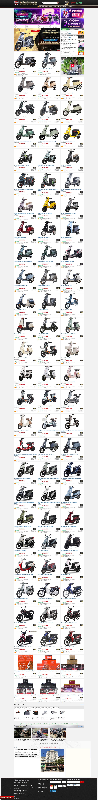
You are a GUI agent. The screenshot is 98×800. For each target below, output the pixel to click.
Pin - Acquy (17, 707)
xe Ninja (61, 723)
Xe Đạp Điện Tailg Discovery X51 (45, 406)
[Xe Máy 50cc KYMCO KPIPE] (25, 614)
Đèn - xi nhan (22, 707)
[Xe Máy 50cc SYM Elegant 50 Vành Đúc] (48, 638)
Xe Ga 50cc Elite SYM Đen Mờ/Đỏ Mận (69, 550)
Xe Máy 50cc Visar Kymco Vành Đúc (45, 622)
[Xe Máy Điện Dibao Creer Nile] (72, 108)
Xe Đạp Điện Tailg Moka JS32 (67, 406)
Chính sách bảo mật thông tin (42, 787)
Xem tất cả (82, 704)
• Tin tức (66, 33)
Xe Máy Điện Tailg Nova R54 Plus (68, 213)
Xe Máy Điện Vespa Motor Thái (20, 285)
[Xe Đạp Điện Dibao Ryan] (48, 301)
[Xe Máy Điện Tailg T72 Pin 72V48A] (25, 156)
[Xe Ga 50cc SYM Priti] (72, 566)
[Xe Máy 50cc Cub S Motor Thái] (25, 590)
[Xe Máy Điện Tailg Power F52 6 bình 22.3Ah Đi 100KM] (48, 180)
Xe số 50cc (55, 6)
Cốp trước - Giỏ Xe (44, 707)
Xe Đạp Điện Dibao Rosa (19, 333)
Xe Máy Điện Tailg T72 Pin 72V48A (21, 165)
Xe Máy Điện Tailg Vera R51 (20, 237)
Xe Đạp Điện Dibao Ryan (43, 309)
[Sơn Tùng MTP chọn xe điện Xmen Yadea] (40, 733)
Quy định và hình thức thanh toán (43, 780)
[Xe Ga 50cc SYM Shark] (48, 541)
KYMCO (65, 6)
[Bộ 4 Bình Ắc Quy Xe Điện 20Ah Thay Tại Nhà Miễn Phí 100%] (48, 686)
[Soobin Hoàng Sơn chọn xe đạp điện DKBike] (58, 733)
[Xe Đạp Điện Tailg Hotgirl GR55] (72, 373)
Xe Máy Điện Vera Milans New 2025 (45, 261)
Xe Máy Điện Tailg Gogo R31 (67, 237)
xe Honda (74, 723)
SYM (63, 6)
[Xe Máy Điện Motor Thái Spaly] (72, 252)
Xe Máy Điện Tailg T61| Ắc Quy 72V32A (46, 165)
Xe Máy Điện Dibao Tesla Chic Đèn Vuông (47, 141)
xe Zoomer (46, 723)
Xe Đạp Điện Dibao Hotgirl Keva (21, 357)
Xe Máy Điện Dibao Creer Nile (67, 117)
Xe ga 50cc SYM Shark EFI (20, 550)
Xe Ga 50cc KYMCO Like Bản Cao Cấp (22, 526)
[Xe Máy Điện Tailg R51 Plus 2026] (48, 204)
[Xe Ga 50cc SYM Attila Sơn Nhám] (48, 566)
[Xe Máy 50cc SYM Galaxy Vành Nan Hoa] (25, 638)
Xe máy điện (41, 6)
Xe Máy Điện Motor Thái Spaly (67, 261)
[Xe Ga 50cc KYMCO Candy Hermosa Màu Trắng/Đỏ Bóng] (48, 493)
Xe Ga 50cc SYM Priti (65, 574)
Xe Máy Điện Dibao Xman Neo (20, 117)
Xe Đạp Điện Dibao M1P (66, 285)
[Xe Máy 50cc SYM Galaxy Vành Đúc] (72, 614)
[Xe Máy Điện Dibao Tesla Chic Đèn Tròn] (25, 132)
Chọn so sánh (56, 47)
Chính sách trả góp (41, 783)
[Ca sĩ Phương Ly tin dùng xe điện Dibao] (75, 733)
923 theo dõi (70, 784)
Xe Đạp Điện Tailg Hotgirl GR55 (68, 381)
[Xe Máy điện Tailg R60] (72, 156)
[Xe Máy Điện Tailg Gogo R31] (72, 228)
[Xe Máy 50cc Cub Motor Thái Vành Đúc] (48, 590)
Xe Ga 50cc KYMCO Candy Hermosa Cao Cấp (71, 478)
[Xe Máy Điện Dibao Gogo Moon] (72, 132)
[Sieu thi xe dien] (25, 2)
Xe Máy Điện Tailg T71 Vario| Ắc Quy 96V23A (23, 189)
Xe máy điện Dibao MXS (43, 357)
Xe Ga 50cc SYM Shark (43, 550)
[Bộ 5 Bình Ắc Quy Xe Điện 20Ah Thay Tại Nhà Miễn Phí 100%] (25, 686)
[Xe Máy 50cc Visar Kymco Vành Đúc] (48, 614)
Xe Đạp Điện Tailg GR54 (66, 357)
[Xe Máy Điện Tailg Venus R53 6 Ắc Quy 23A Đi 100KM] (72, 180)
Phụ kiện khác (33, 707)
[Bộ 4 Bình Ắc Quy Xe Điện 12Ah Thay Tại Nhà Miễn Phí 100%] (72, 686)
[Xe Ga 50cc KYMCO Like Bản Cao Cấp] (25, 517)
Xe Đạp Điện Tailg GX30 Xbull (20, 406)
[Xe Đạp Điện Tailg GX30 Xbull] (25, 397)
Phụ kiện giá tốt (19, 704)
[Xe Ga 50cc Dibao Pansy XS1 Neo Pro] (48, 445)
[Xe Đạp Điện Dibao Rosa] (25, 325)
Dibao (61, 6)
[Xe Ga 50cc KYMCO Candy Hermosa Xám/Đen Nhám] (25, 493)
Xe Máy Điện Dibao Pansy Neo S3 (45, 117)
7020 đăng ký (77, 784)
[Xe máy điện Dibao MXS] (48, 349)
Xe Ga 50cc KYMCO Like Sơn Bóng (68, 526)
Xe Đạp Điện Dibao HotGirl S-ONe (68, 333)
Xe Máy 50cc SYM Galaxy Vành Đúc (69, 622)
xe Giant (35, 723)
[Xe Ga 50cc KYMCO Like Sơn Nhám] (48, 517)
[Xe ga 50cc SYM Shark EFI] (25, 541)
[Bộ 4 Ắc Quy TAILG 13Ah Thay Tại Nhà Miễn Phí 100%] (48, 662)
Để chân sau (38, 707)
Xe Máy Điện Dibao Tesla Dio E (21, 92)
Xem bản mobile (40, 791)
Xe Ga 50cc (51, 6)
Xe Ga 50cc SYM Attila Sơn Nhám (45, 574)
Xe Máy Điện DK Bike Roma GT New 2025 (23, 261)
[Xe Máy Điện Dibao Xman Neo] (25, 108)
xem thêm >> (80, 726)
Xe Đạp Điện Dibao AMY (66, 309)
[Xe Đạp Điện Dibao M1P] (72, 277)
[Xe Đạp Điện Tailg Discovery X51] (48, 397)
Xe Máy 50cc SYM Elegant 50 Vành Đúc (46, 646)
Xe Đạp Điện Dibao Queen (20, 309)
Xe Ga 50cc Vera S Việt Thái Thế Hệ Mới (69, 454)
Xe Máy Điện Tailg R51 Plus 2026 (45, 213)
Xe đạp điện (46, 6)
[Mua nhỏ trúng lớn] (72, 13)
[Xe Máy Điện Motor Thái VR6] (48, 277)
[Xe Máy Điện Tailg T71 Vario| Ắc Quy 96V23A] (25, 180)
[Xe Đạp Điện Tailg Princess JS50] (25, 421)
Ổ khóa (49, 707)
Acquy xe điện (69, 6)
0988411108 (17, 798)
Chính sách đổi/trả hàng (41, 786)
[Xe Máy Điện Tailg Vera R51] (25, 228)
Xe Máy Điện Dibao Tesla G (43, 92)
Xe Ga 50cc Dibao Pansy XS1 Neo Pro (46, 454)
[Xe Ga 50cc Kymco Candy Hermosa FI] (25, 469)
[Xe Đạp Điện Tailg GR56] (48, 373)
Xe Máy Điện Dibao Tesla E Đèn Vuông (46, 68)
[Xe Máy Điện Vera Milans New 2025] (48, 252)
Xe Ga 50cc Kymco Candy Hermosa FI (22, 478)
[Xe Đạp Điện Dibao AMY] (72, 301)
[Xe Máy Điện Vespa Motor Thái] (25, 277)
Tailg (58, 6)
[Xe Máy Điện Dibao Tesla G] (48, 84)
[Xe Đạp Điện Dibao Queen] (25, 301)
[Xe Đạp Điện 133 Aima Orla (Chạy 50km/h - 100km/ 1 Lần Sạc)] (25, 445)
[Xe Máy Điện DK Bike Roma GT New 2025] (25, 252)
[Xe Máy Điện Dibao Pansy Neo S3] (48, 108)
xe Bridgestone (67, 723)
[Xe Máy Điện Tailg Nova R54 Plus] (72, 204)
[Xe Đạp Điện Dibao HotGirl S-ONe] (72, 325)
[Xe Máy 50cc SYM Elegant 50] (72, 638)
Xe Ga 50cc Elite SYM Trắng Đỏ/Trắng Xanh (23, 574)
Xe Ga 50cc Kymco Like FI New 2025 (69, 502)
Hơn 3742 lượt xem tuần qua (48, 47)
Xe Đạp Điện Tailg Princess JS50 (21, 430)
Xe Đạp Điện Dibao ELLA (43, 333)
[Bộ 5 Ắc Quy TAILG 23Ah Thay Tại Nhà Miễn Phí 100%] (25, 662)
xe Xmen (40, 723)
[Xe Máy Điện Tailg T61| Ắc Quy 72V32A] (48, 156)
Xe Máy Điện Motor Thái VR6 (44, 285)
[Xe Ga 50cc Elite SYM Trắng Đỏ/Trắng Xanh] (25, 566)
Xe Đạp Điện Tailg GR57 (19, 381)
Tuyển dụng (40, 788)
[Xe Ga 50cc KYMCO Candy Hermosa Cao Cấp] (72, 469)
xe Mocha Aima (54, 723)
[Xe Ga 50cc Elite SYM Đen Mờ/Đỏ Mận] (72, 541)
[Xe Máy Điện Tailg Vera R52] (48, 228)
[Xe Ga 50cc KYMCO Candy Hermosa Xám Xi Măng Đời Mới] (48, 469)
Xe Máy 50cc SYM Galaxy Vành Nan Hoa (23, 646)
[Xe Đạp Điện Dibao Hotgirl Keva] (25, 349)
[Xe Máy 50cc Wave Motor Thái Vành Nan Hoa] (72, 590)
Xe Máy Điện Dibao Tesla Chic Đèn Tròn (22, 141)
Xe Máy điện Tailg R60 (66, 165)
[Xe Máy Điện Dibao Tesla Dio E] (25, 84)
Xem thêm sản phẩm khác (26, 723)
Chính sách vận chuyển (41, 782)
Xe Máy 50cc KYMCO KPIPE (20, 622)
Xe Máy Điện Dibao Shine (19, 68)
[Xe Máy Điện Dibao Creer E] (72, 84)
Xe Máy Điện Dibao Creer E (67, 92)
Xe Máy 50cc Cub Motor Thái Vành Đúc (46, 598)
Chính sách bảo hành (41, 784)
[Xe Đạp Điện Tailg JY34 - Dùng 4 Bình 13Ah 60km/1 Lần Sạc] (72, 421)
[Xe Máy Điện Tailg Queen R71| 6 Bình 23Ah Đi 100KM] (25, 204)
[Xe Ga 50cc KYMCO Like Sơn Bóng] (72, 517)
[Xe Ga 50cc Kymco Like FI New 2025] (72, 493)
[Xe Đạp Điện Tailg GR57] (25, 373)
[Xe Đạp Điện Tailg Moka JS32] (72, 397)
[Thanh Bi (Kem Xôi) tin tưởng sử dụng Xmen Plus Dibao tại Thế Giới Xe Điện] (22, 733)
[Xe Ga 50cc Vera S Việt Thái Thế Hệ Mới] (72, 445)
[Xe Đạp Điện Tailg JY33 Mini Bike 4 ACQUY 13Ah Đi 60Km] (48, 421)
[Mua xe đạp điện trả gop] (7, 797)
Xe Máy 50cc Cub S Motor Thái (21, 598)
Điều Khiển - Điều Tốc (55, 707)
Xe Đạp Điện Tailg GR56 (43, 381)
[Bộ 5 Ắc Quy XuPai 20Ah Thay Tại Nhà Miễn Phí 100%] (72, 662)
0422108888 (17, 788)
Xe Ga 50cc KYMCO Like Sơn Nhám (45, 526)
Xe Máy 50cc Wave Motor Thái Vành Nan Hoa (71, 598)
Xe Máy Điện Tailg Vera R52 (44, 237)
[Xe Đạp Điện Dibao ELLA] (48, 325)
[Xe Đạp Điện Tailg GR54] (72, 349)
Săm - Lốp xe (27, 707)
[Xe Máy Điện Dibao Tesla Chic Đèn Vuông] (48, 132)
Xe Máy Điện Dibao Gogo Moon (68, 141)
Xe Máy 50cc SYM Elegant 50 (67, 646)
